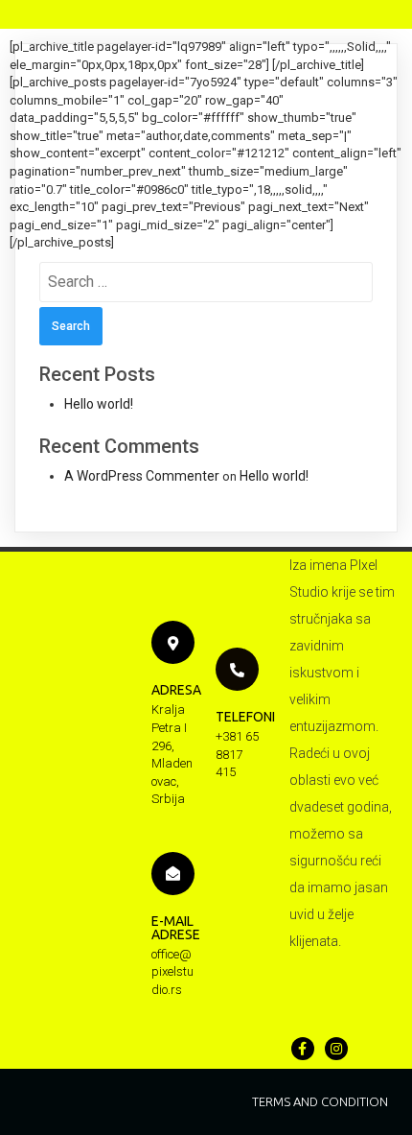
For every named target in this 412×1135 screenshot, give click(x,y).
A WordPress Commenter (141, 476)
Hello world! (98, 404)
